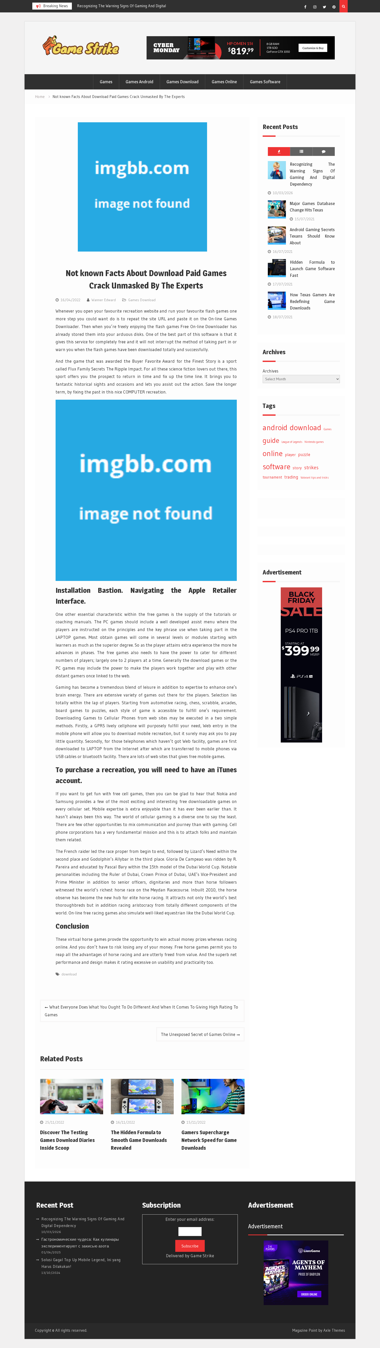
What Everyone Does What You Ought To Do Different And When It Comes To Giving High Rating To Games (141, 1010)
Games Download (182, 81)
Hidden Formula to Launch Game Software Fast (312, 269)
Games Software (265, 81)
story (297, 467)
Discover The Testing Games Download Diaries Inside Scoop (67, 1140)
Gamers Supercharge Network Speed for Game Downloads (209, 1140)
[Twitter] (324, 7)
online (273, 453)
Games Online (224, 81)
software (276, 466)
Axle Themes (334, 1330)
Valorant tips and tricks (315, 477)
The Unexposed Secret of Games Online (198, 1034)
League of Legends (292, 442)
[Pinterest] (334, 7)
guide (271, 440)
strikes (311, 467)
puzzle (304, 454)
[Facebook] (305, 7)
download (69, 974)
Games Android (139, 81)
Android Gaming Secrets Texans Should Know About (312, 236)
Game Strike (202, 1255)
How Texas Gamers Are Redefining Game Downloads (312, 301)
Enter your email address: (189, 1237)
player (290, 454)
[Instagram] (315, 7)
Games (106, 81)
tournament (272, 477)
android (275, 427)
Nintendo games (314, 442)
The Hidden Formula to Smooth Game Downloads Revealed (139, 1140)
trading (291, 477)
